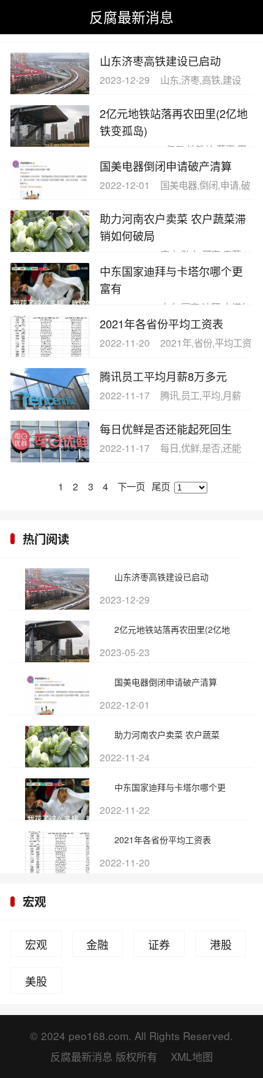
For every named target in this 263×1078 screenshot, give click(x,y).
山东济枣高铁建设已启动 (160, 60)
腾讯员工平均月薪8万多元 (163, 376)
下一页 (131, 486)
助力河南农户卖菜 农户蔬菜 (167, 734)
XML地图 (192, 1056)
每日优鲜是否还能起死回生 (166, 429)
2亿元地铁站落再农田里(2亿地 (172, 629)
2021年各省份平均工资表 (161, 323)
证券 (159, 944)
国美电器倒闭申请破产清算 (166, 166)
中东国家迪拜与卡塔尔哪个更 (170, 787)
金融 (97, 944)
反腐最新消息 (131, 16)
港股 (221, 944)
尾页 (161, 486)
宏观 (34, 901)
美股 (36, 981)
